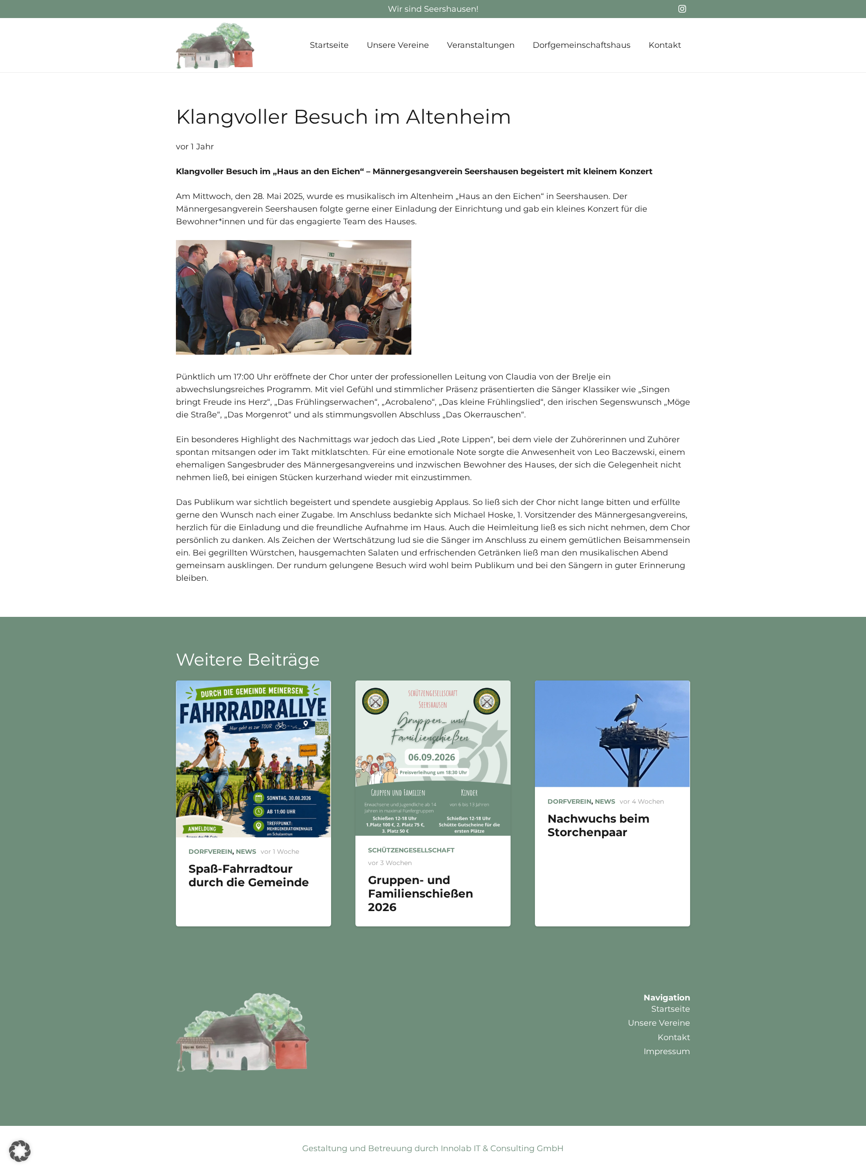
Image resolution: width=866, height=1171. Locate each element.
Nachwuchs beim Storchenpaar (599, 825)
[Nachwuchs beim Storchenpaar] (612, 733)
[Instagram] (682, 9)
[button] (436, 45)
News (246, 851)
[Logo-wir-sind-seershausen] (215, 45)
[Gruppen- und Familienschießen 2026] (433, 758)
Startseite (670, 1009)
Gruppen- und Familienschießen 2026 (420, 893)
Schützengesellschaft (411, 850)
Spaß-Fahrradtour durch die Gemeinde (249, 875)
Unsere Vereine (659, 1023)
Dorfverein (210, 851)
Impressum (667, 1051)
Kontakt (674, 1037)
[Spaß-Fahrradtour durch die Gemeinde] (253, 758)
